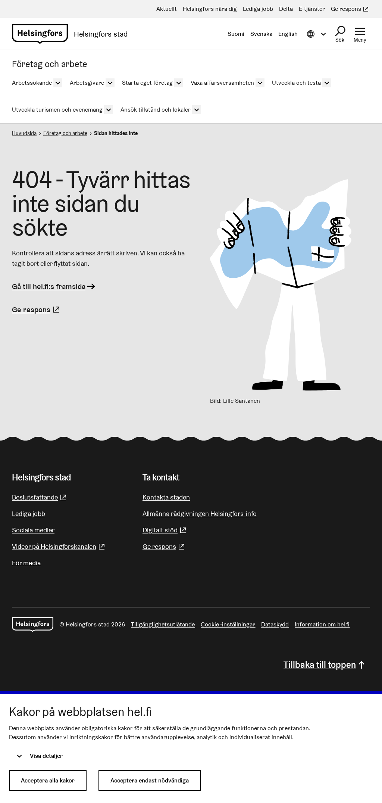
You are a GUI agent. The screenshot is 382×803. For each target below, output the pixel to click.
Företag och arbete (65, 133)
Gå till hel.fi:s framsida (48, 286)
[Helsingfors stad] (32, 624)
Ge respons (37, 309)
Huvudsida (24, 133)
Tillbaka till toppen (320, 664)
